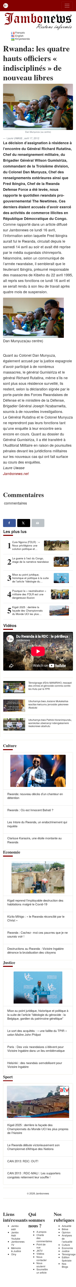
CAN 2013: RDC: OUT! (22, 1161)
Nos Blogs (65, 1265)
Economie (67, 1248)
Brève (65, 1229)
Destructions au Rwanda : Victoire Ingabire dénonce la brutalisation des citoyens (35, 950)
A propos (41, 1231)
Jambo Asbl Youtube (15, 1235)
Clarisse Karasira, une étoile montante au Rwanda (34, 840)
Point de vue (41, 1246)
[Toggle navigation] (67, 6)
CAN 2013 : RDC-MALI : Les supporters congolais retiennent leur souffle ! (34, 1175)
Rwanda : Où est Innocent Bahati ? (30, 810)
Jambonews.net (16, 473)
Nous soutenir (40, 1264)
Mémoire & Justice (16, 1249)
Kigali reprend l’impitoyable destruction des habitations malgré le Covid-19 (35, 902)
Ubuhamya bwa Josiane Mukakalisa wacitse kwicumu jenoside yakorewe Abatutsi (48, 704)
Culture (66, 1244)
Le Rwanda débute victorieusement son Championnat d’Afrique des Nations (33, 1147)
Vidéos (40, 1253)
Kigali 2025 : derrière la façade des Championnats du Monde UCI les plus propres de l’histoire (38, 1129)
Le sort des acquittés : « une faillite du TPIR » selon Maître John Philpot (37, 1033)
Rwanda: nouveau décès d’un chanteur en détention (35, 796)
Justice (66, 1251)
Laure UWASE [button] (15, 138)
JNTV (39, 1250)
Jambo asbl (15, 1227)
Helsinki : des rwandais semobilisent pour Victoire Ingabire (34, 1065)
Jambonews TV (18, 1243)
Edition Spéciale (67, 1258)
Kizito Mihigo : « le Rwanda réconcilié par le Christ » (35, 918)
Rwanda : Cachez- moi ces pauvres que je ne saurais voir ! (37, 934)
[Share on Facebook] (9, 523)
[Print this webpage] (38, 523)
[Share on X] (23, 523)
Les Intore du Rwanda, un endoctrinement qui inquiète (37, 824)
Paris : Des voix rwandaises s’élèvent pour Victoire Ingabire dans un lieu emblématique (36, 1049)
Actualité (66, 1226)
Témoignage (69, 1254)
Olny (13, 1254)
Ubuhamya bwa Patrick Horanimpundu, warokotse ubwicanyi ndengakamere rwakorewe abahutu (50, 723)
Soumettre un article (42, 1271)
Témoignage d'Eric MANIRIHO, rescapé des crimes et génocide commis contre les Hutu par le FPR (50, 685)
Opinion (66, 1232)
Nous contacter (41, 1258)
